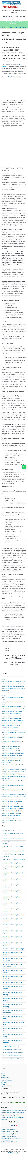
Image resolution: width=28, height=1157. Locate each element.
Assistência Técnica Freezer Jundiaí (11, 750)
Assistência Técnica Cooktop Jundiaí (11, 725)
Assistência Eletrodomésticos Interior (10, 1131)
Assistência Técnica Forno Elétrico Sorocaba (13, 808)
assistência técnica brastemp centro (11, 830)
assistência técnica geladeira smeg (12, 1017)
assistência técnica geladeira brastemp (12, 898)
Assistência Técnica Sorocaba (8, 1136)
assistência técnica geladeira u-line (13, 1029)
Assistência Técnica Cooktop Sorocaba (11, 813)
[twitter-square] (13, 1125)
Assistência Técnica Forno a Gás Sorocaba (12, 806)
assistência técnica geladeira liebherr (12, 987)
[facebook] (11, 1125)
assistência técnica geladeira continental (12, 910)
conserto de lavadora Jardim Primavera (12, 1058)
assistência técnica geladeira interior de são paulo (12, 966)
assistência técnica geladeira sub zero (13, 1023)
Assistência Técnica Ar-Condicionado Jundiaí (13, 753)
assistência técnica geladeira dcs (13, 915)
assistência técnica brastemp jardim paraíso (14, 851)
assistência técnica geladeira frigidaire (12, 932)
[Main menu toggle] (25, 4)
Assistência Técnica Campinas (8, 1133)
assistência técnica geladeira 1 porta (13, 868)
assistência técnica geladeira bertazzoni (12, 886)
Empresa (3, 1073)
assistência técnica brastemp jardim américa (13, 834)
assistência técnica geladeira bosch (12, 892)
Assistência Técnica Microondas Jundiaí (12, 723)
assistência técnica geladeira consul (12, 904)
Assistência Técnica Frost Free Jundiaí (11, 734)
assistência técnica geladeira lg (13, 982)
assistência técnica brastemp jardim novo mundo (13, 847)
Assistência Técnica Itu (6, 1128)
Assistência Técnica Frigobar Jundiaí (11, 746)
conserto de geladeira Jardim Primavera (13, 1052)
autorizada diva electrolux (10, 1046)
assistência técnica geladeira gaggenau (12, 944)
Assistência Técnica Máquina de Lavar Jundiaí (13, 708)
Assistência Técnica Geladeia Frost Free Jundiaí (14, 732)
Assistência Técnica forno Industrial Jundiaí (12, 683)
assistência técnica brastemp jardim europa (14, 838)
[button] (24, 467)
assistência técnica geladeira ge (13, 949)
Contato (3, 1084)
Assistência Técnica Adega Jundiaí (10, 748)
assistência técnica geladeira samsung (12, 1005)
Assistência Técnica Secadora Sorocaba (12, 801)
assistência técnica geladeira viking (12, 1035)
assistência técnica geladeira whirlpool (12, 1041)
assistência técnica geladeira (12, 863)
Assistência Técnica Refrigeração (9, 1141)
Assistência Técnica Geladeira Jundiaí (11, 758)
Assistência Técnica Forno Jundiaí (10, 727)
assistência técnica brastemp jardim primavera (13, 855)
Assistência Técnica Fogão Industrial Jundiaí (13, 686)
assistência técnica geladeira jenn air (12, 972)
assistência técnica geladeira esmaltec (12, 926)
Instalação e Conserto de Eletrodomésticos (11, 1138)
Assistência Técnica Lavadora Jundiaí (11, 716)
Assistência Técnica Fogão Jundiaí (10, 730)
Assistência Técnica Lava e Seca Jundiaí (12, 711)
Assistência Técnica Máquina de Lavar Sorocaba (14, 796)
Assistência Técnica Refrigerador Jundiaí (12, 755)
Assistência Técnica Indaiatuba (8, 1134)
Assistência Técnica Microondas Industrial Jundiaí (13, 1110)
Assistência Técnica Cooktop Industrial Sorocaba (14, 769)
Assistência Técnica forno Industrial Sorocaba (13, 771)
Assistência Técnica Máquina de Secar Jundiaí (13, 706)
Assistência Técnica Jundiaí (8, 1129)
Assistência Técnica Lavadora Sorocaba (12, 803)
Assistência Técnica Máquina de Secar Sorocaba (14, 794)
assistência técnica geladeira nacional (12, 999)
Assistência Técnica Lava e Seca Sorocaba (12, 799)
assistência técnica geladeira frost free (12, 938)
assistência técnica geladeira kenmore (12, 978)
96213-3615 (7, 27)
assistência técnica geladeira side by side (12, 1011)
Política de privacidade (6, 1080)
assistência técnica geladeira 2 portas (13, 874)
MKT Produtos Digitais (13, 1152)
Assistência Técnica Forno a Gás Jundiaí (12, 718)
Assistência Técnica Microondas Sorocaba (12, 810)
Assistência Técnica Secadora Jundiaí (11, 713)
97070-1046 (20, 27)
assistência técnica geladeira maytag (12, 993)
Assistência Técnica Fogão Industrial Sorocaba (13, 774)
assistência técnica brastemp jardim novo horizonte (13, 842)
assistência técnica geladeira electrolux (12, 920)
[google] (15, 1125)
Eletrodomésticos (5, 1077)
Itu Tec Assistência (5, 1140)
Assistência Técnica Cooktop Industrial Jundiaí (13, 681)
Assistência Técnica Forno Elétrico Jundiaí (12, 720)
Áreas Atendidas (5, 1079)
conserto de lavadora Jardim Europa (12, 1055)
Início (2, 1072)
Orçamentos (4, 1082)
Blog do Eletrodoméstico (7, 1086)
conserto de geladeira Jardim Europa (12, 1049)
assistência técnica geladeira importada (12, 960)
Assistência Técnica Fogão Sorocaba (11, 818)
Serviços (3, 1075)
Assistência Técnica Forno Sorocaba (11, 815)
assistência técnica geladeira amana (12, 880)
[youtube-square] (17, 1125)
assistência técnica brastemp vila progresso (14, 859)
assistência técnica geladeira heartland (12, 954)
